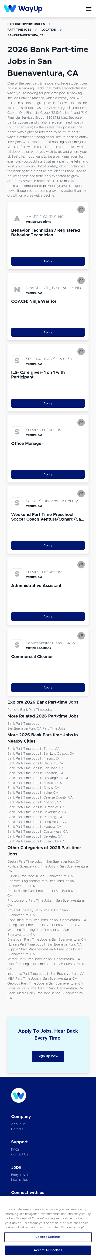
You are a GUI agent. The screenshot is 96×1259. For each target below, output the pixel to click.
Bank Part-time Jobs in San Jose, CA (35, 768)
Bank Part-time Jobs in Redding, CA (34, 817)
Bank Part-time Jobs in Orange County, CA (40, 797)
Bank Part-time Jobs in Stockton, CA (35, 773)
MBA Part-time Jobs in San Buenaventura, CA (42, 978)
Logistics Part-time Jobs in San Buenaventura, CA (45, 988)
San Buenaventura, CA (25, 35)
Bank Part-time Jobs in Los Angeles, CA (37, 778)
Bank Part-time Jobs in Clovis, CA (33, 787)
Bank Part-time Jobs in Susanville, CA (36, 841)
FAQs (15, 1149)
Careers (17, 1129)
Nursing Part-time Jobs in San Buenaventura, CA (44, 944)
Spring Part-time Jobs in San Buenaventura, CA (43, 925)
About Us (18, 1124)
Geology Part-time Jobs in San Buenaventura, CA (45, 983)
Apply (48, 261)
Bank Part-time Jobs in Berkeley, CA (34, 836)
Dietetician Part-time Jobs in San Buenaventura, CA (46, 939)
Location (48, 29)
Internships (19, 1179)
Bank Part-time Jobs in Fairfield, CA (34, 783)
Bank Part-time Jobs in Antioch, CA (34, 802)
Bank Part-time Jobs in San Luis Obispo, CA (40, 753)
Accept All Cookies (48, 1250)
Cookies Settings (48, 1237)
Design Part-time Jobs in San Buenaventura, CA (43, 861)
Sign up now (48, 1056)
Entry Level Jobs (23, 1175)
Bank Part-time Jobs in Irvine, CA (32, 792)
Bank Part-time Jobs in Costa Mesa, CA (37, 831)
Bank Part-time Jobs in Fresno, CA (33, 758)
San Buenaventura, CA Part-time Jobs (36, 728)
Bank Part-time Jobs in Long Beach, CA (37, 822)
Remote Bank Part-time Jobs (29, 709)
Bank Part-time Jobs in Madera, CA (34, 826)
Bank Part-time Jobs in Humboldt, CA (36, 807)
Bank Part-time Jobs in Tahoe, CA (33, 748)
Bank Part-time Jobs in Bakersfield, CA (37, 812)
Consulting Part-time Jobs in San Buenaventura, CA (46, 920)
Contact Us (19, 1154)
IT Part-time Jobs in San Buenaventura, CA (40, 876)
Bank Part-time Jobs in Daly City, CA (35, 763)
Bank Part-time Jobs (23, 723)
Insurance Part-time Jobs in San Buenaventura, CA (46, 973)
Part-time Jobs (19, 29)
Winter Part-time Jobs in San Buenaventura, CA (43, 959)
